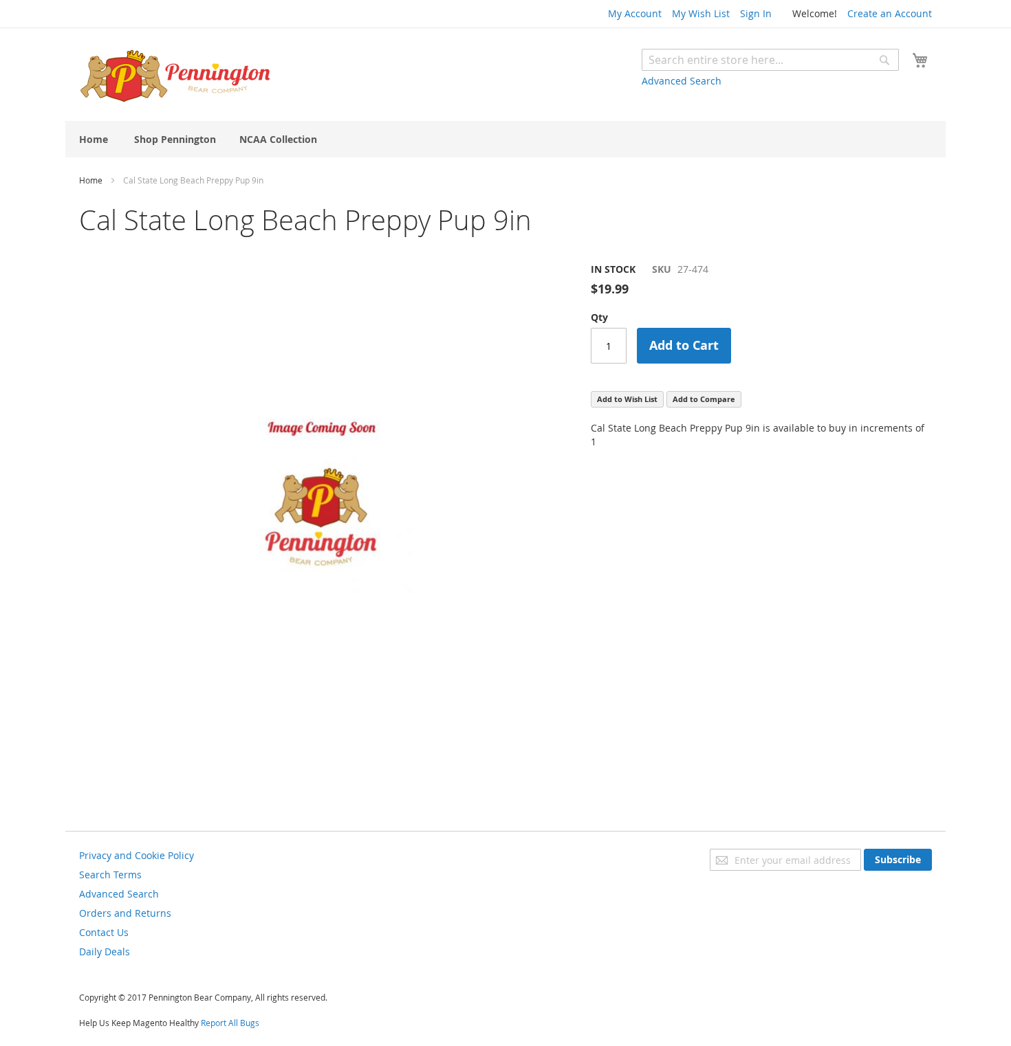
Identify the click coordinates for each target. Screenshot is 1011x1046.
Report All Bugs (230, 1022)
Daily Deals (104, 951)
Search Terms (110, 874)
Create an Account (889, 13)
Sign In (756, 13)
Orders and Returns (125, 913)
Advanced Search (681, 80)
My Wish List (701, 13)
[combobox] (770, 60)
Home (90, 180)
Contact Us (104, 932)
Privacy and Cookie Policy (136, 855)
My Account (635, 13)
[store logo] (175, 76)
